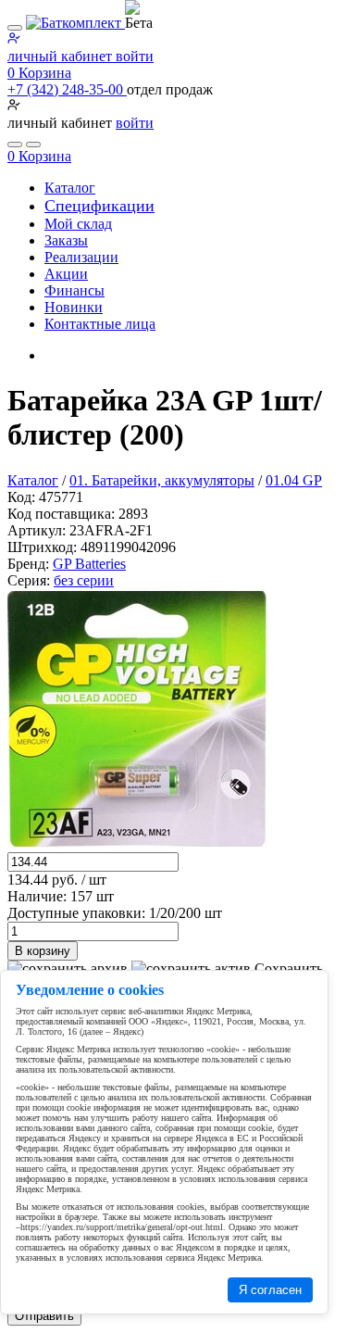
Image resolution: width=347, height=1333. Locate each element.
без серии (84, 580)
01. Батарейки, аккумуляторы (161, 480)
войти (135, 123)
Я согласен (270, 1290)
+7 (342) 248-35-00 (67, 89)
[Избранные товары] (14, 144)
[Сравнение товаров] (33, 144)
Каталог (32, 480)
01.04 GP (294, 480)
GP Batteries (89, 564)
